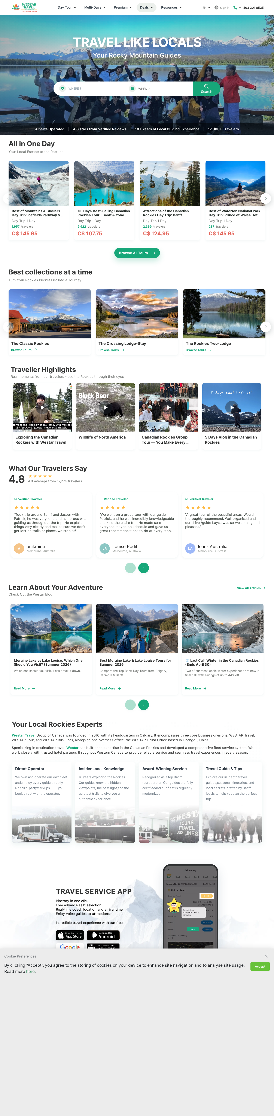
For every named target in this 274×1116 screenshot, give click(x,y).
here (30, 971)
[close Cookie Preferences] (266, 956)
